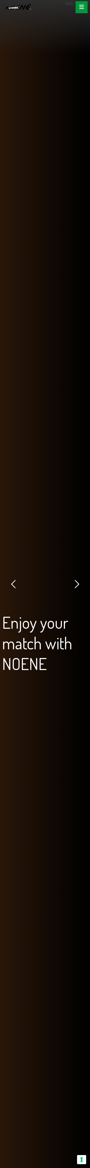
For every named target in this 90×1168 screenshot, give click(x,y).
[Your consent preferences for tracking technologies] (81, 1159)
